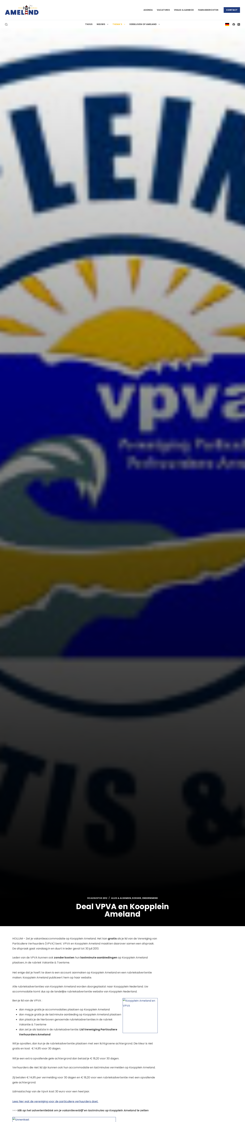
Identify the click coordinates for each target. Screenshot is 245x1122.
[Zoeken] (6, 24)
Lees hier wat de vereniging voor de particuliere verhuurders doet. (55, 1101)
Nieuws (101, 24)
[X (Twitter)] (239, 24)
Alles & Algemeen (121, 898)
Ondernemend (150, 898)
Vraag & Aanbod (184, 9)
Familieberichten (208, 9)
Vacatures (163, 9)
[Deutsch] (227, 24)
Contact (232, 9)
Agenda (148, 9)
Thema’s (117, 24)
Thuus (88, 24)
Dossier (136, 898)
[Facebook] (233, 24)
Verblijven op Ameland (143, 24)
